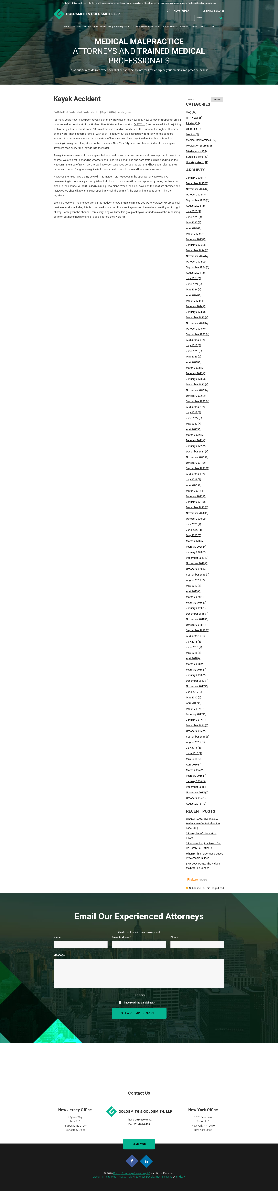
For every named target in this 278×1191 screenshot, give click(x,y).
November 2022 (195, 390)
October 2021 (194, 462)
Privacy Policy (126, 1176)
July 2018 (191, 641)
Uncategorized (125, 112)
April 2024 (192, 295)
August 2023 (193, 339)
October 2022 (194, 395)
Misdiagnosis (194, 151)
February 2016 (194, 775)
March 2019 (193, 596)
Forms (194, 26)
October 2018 (194, 624)
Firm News (192, 117)
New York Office (203, 1129)
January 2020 (194, 552)
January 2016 (194, 781)
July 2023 (191, 345)
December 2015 (195, 786)
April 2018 (192, 658)
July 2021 (191, 479)
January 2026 (194, 177)
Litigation (191, 128)
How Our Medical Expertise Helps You (111, 26)
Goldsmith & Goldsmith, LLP (83, 112)
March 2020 (193, 541)
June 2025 (192, 216)
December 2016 (195, 725)
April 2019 (192, 591)
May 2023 (191, 356)
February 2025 (194, 239)
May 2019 (191, 585)
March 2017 (193, 708)
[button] (275, 1170)
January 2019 (194, 608)
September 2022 (195, 401)
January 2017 (194, 719)
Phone (174, 937)
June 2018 (192, 647)
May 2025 (191, 222)
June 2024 (192, 284)
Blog (203, 26)
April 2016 (192, 764)
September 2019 (195, 574)
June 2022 (192, 418)
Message (59, 954)
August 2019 (193, 580)
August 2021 (193, 473)
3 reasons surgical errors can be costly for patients (203, 845)
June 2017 (192, 691)
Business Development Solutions (154, 1176)
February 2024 (194, 306)
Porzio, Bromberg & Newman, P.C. (131, 1173)
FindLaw (180, 1176)
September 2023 (195, 334)
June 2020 (192, 529)
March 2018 (193, 663)
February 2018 (194, 669)
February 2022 (194, 440)
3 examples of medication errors (201, 835)
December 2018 (195, 613)
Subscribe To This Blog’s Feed (206, 888)
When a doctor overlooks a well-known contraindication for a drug (203, 823)
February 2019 (194, 602)
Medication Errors (196, 145)
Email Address (121, 937)
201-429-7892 (178, 11)
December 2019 (195, 557)
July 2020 (191, 524)
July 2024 (191, 278)
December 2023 (195, 317)
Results (87, 26)
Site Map (111, 1176)
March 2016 (193, 770)
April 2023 (192, 362)
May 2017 (191, 697)
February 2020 (194, 546)
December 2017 (195, 680)
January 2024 (194, 311)
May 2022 (191, 423)
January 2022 (194, 446)
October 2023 (194, 328)
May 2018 (191, 652)
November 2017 (195, 686)
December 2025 (195, 183)
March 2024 (193, 300)
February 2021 (194, 496)
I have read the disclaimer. (139, 1002)
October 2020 (194, 518)
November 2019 (195, 563)
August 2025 (193, 205)
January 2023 (194, 378)
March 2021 (193, 490)
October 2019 (194, 568)
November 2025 (195, 189)
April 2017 (192, 703)
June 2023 (192, 351)
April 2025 (192, 228)
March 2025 (193, 233)
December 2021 (195, 451)
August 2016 (193, 742)
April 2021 (192, 485)
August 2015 (193, 803)
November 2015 (195, 792)
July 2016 (191, 747)
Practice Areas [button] (170, 26)
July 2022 (191, 412)
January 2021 (194, 501)
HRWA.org (140, 124)
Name (57, 937)
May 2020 (191, 535)
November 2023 (195, 323)
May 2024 (191, 289)
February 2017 (194, 714)
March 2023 (193, 367)
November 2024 (195, 256)
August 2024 (193, 272)
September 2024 (195, 267)
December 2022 (195, 384)
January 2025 (194, 244)
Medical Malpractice (198, 139)
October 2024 (194, 261)
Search (217, 99)
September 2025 (195, 200)
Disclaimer (139, 995)
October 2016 (194, 730)
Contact (211, 26)
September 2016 (195, 736)
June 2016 (192, 753)
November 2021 (195, 457)
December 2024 (195, 250)
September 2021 (195, 468)
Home (66, 26)
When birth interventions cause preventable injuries (204, 856)
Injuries (190, 123)
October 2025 (194, 194)
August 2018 (193, 635)
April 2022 (192, 429)
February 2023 (194, 373)
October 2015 (194, 798)
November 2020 (195, 513)
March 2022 (193, 434)
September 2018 (195, 630)
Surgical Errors (194, 156)
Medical (190, 134)
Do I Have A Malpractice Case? (146, 26)
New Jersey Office (74, 1129)
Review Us (139, 1143)
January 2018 (194, 675)
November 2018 (195, 619)
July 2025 (191, 211)
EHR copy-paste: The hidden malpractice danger (203, 866)
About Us (76, 26)
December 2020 (195, 507)
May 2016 (191, 758)
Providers (184, 26)
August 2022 (193, 406)
